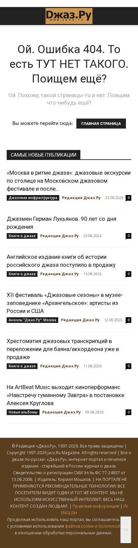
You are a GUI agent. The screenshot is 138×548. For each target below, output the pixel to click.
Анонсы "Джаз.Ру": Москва (32, 320)
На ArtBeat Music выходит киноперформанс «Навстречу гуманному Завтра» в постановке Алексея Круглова (65, 395)
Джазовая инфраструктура (33, 197)
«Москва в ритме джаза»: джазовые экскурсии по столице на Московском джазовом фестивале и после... (69, 180)
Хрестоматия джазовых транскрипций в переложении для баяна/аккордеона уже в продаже (63, 349)
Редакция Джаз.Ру (81, 197)
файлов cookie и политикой (92, 526)
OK (126, 530)
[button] (11, 16)
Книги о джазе (22, 235)
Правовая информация (96, 506)
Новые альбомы (23, 412)
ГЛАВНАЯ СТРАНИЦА (101, 123)
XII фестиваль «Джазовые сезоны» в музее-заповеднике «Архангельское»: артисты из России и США (65, 303)
